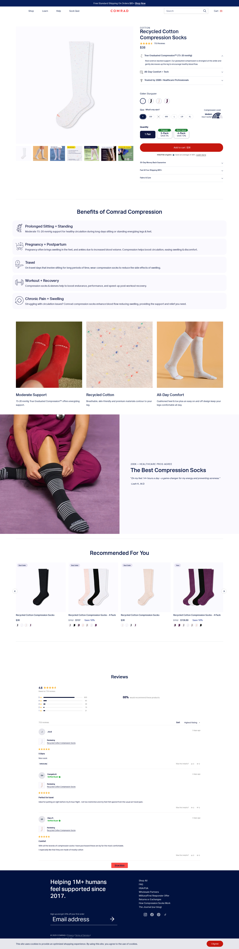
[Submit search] (204, 10)
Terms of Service (82, 935)
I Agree (215, 943)
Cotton (145, 27)
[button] (23, 153)
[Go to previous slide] (15, 591)
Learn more (201, 155)
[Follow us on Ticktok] (165, 914)
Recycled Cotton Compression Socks (61, 743)
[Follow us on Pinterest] (158, 914)
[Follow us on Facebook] (152, 914)
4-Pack (181, 134)
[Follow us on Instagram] (145, 914)
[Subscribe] (112, 919)
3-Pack (165, 134)
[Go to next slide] (223, 591)
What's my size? (153, 110)
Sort (178, 722)
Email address (71, 919)
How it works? (207, 117)
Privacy (70, 935)
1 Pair (148, 134)
